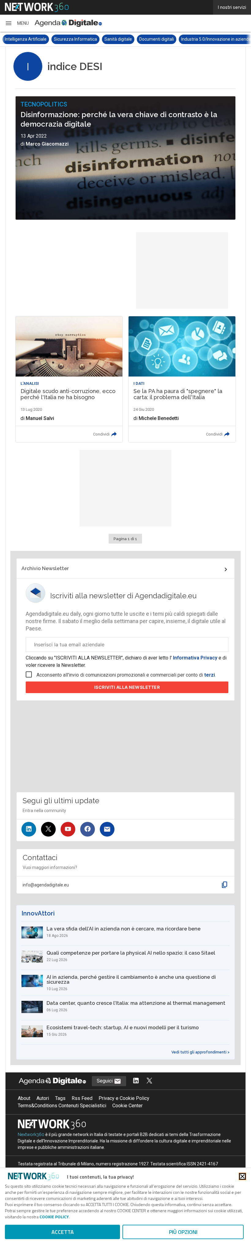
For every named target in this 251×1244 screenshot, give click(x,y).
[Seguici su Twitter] (48, 829)
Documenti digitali (156, 39)
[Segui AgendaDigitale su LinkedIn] (136, 1081)
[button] (17, 23)
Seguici (105, 1081)
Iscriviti (127, 687)
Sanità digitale (118, 39)
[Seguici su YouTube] (68, 829)
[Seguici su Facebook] (87, 829)
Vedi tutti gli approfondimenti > (200, 1052)
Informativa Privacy (195, 658)
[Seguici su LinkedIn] (28, 829)
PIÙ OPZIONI (183, 1232)
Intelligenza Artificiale (26, 39)
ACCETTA (62, 1232)
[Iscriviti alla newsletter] (107, 829)
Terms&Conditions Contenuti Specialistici (62, 1105)
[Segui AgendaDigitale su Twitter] (149, 1081)
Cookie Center (127, 1105)
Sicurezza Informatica (75, 39)
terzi (209, 675)
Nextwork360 (31, 1134)
